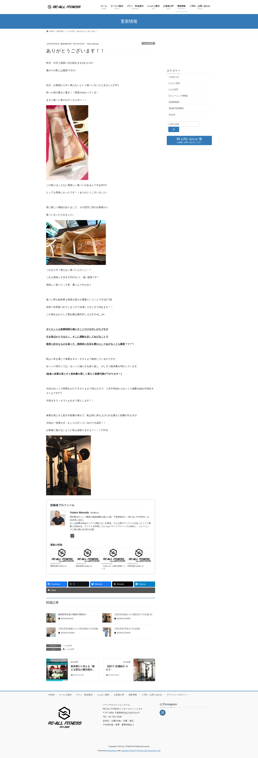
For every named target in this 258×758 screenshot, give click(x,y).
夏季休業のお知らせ (58, 566)
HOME (51, 695)
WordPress (112, 751)
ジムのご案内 (103, 695)
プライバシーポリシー (176, 695)
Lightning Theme (128, 751)
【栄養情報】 (174, 102)
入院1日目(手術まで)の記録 (127, 628)
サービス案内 (65, 695)
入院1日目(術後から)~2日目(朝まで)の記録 (78, 628)
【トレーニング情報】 (178, 96)
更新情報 (133, 695)
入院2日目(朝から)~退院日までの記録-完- (133, 614)
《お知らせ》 (68, 561)
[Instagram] (72, 536)
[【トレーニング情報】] (57, 669)
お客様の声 (119, 695)
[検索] (173, 129)
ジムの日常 (148, 43)
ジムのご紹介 (174, 83)
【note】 (172, 114)
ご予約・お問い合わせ (151, 695)
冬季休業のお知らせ (135, 566)
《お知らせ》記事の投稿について (113, 567)
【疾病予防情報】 (176, 108)
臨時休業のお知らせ (84, 566)
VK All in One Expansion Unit (148, 751)
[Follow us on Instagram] (163, 713)
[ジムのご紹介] (144, 669)
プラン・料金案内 (84, 695)
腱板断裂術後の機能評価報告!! (72, 614)
